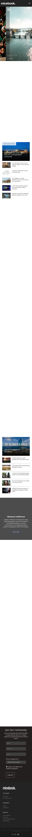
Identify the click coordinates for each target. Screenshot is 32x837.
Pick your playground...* (12, 759)
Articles (4, 806)
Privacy (18, 831)
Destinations (6, 807)
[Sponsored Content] (16, 160)
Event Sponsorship (7, 798)
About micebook (6, 815)
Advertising (5, 817)
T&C (13, 831)
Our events (5, 796)
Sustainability (6, 820)
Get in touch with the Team (9, 819)
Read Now (5, 58)
